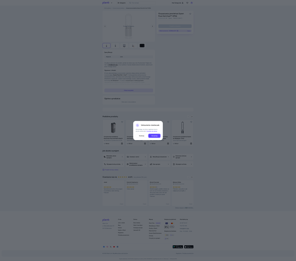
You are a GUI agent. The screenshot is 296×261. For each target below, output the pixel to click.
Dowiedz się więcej (151, 131)
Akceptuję (154, 136)
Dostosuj (141, 136)
